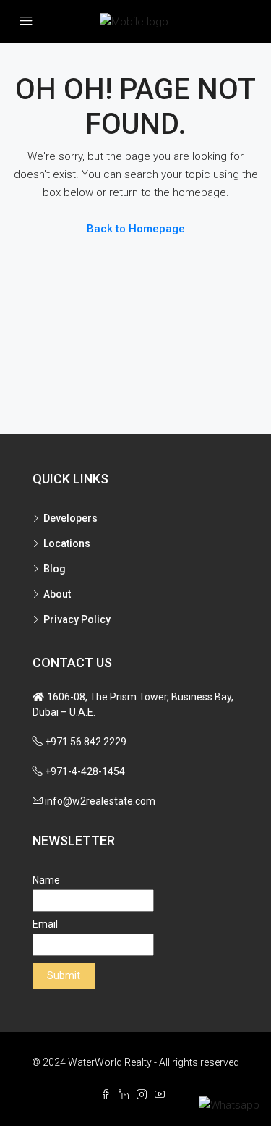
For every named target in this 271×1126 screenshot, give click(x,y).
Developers (70, 518)
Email (45, 924)
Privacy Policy (77, 619)
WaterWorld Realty (110, 1062)
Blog (54, 569)
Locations (66, 543)
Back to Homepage (136, 228)
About (57, 594)
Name (46, 880)
